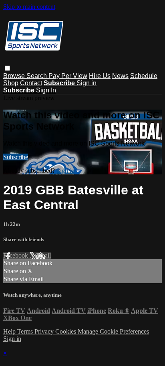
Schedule (143, 75)
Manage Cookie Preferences (113, 331)
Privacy (44, 331)
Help (10, 331)
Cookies (66, 331)
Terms (25, 331)
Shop (10, 83)
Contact (31, 83)
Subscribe (15, 157)
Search (37, 75)
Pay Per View (67, 75)
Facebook (16, 255)
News (120, 75)
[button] (7, 68)
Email (43, 255)
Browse (14, 75)
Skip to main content (29, 6)
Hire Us (100, 75)
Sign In (46, 90)
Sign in (86, 83)
